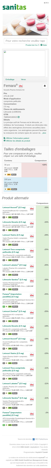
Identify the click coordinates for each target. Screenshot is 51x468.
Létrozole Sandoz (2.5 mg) (15, 280)
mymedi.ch (34, 447)
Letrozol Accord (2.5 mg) (14, 207)
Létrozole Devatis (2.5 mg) (14, 222)
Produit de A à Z (32, 45)
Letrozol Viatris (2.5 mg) (13, 235)
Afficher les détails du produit (18, 141)
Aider (44, 45)
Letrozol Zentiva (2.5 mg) (14, 311)
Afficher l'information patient (17, 138)
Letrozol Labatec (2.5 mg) (14, 265)
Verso (23, 79)
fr (46, 3)
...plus (43, 133)
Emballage (10, 79)
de (45, 3)
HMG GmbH (24, 447)
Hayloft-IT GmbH (41, 452)
